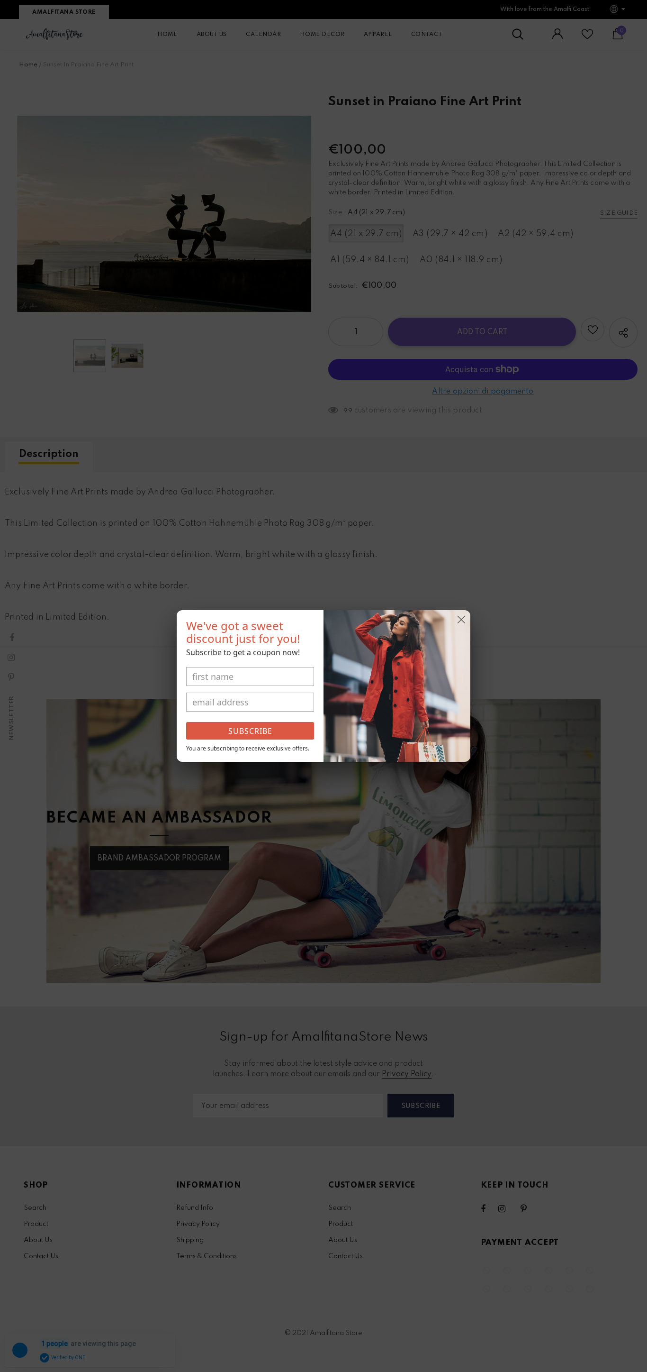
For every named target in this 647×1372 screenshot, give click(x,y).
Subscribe (250, 731)
